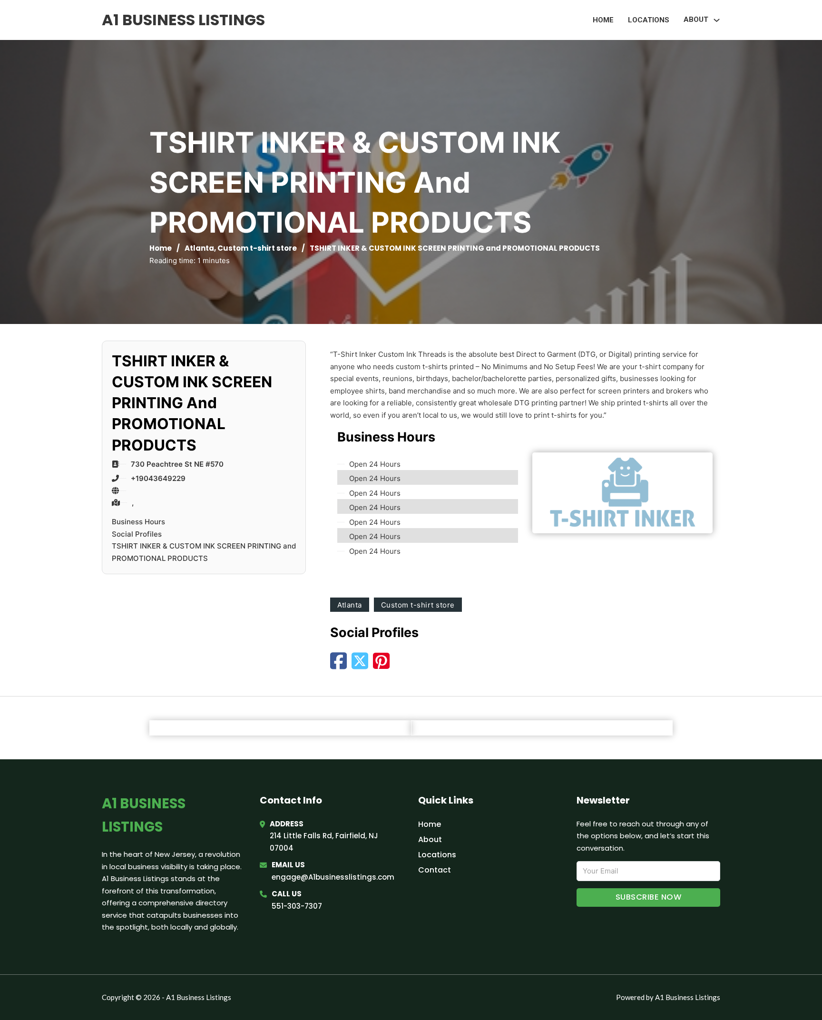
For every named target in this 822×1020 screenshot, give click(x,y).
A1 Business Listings (183, 19)
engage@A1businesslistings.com (333, 877)
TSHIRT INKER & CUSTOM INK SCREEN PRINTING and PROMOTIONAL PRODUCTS (204, 552)
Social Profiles (137, 534)
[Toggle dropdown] (716, 20)
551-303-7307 (297, 906)
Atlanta (199, 248)
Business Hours (138, 521)
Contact (434, 869)
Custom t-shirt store (257, 248)
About (430, 839)
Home (603, 20)
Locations (648, 20)
